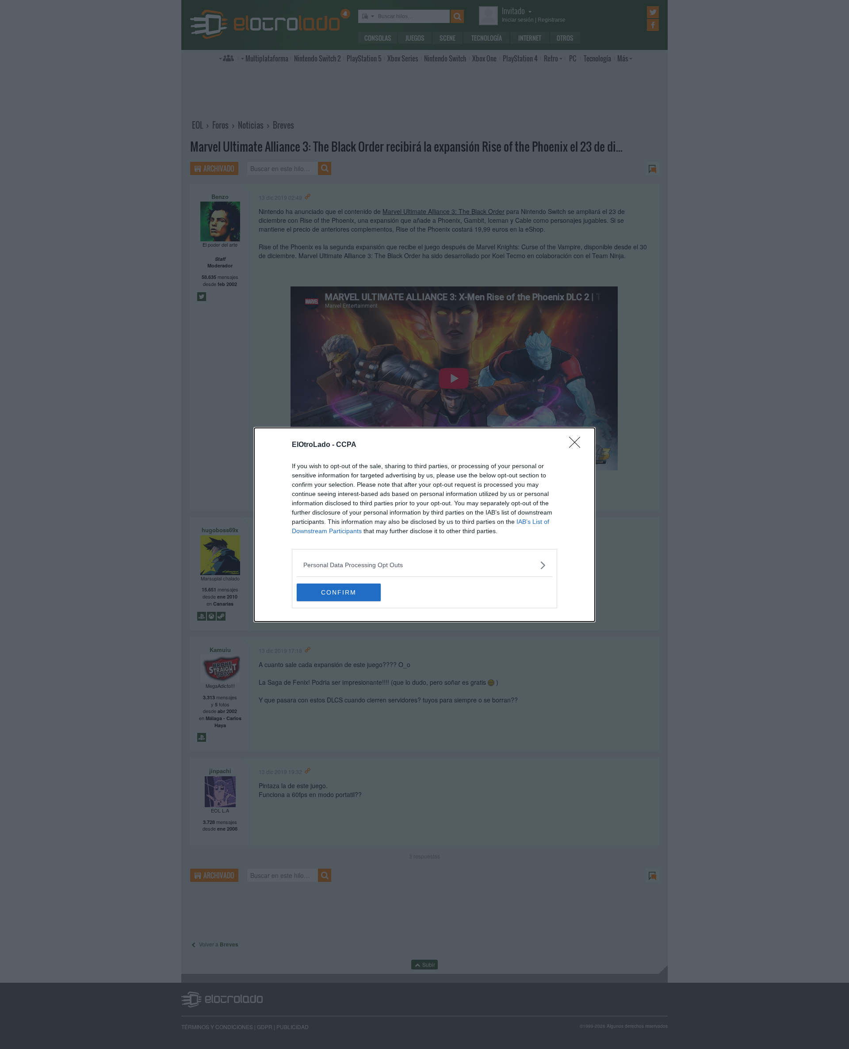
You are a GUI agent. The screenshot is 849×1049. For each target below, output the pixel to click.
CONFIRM (338, 592)
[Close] (577, 445)
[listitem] (424, 565)
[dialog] (424, 525)
